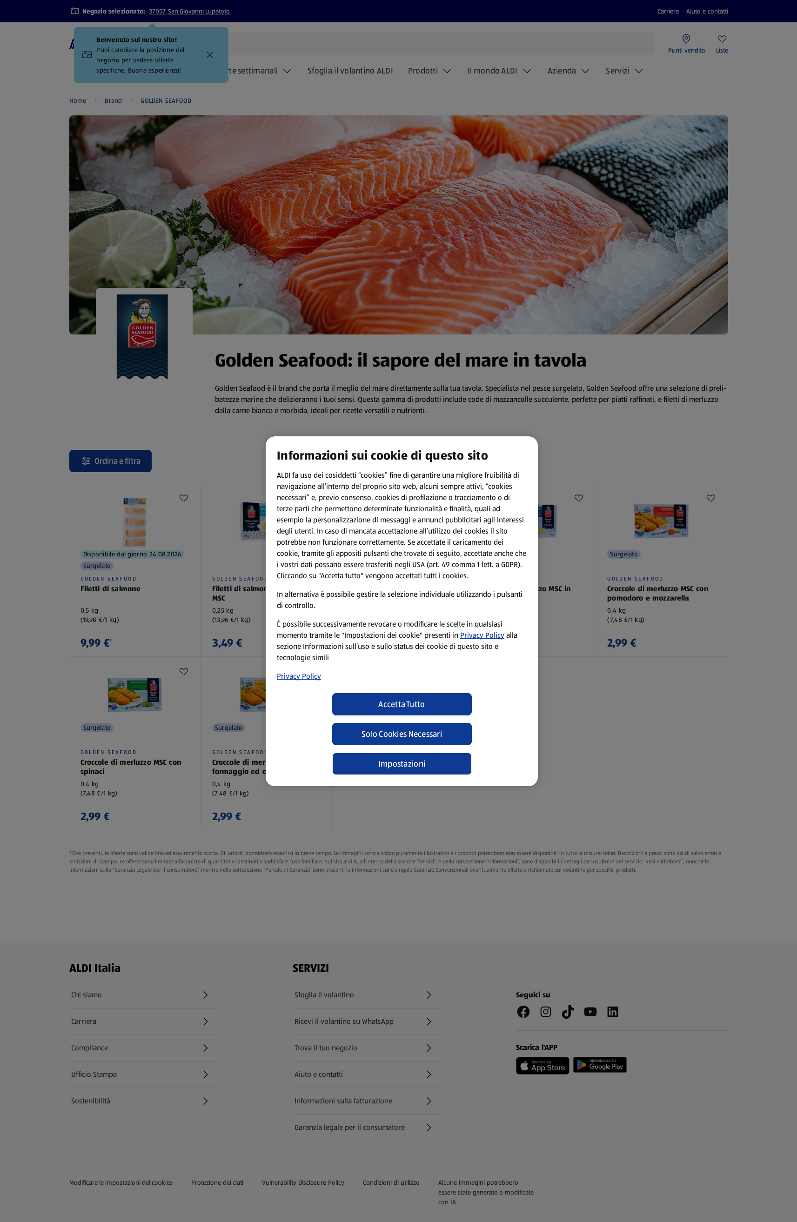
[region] (402, 611)
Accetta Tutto (401, 704)
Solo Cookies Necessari (402, 734)
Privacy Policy (482, 635)
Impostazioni (401, 764)
